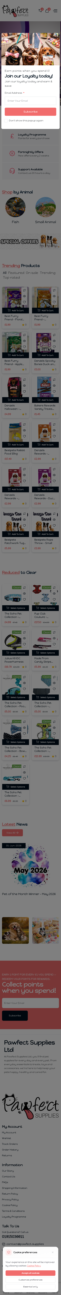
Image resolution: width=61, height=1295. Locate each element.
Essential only (30, 1287)
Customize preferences (30, 1280)
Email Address (14, 92)
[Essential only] (52, 1252)
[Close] (55, 37)
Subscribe (31, 111)
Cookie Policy (34, 1265)
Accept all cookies (30, 1273)
